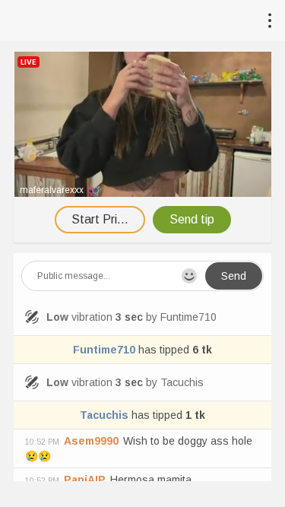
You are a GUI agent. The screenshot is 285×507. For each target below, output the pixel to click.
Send (233, 276)
